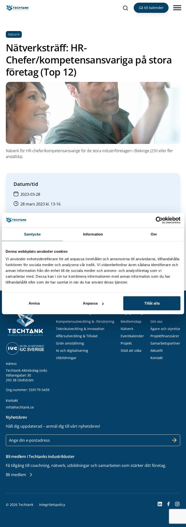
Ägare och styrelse (165, 328)
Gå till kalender (151, 7)
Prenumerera (174, 440)
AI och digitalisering (72, 350)
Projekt (126, 343)
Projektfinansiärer (164, 336)
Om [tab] (154, 234)
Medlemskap (131, 321)
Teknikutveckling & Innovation (80, 328)
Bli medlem (16, 474)
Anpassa (90, 303)
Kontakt (156, 357)
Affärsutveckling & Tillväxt (77, 336)
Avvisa (34, 303)
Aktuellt (156, 350)
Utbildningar (66, 357)
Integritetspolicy (52, 504)
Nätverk (127, 328)
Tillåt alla (152, 303)
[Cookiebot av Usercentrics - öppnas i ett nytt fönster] (159, 220)
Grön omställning (70, 343)
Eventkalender (132, 336)
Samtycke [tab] (32, 234)
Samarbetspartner (165, 343)
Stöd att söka (131, 350)
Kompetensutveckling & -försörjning (85, 321)
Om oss (156, 321)
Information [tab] (93, 234)
